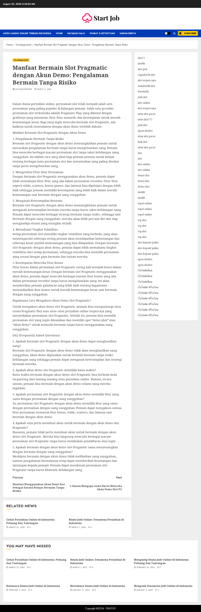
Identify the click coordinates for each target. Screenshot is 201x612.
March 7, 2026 (78, 527)
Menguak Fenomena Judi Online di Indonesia (163, 586)
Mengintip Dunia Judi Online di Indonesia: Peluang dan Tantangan (161, 561)
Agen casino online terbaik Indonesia (27, 33)
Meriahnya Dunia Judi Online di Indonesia (97, 586)
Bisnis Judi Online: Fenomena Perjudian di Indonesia (96, 521)
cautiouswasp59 (23, 89)
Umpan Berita (128, 33)
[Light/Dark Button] (168, 33)
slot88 (141, 63)
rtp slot (142, 220)
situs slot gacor (147, 114)
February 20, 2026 (146, 567)
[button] (174, 33)
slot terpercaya (147, 80)
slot (140, 153)
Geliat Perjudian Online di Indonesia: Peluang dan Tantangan (30, 521)
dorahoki (143, 91)
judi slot (142, 97)
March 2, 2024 (44, 89)
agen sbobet (145, 259)
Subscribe (190, 33)
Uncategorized (21, 60)
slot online (144, 102)
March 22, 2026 (17, 527)
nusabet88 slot (146, 86)
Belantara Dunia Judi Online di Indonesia (33, 586)
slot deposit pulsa (148, 242)
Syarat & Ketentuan (102, 33)
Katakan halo (76, 33)
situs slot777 (145, 119)
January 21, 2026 (81, 590)
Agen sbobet (145, 130)
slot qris (142, 69)
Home (59, 33)
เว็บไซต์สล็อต (145, 270)
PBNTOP (111, 608)
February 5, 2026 (17, 590)
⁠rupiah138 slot (146, 75)
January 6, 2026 (145, 590)
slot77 (141, 58)
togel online (145, 203)
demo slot (143, 175)
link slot (142, 142)
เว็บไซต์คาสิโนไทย (148, 287)
